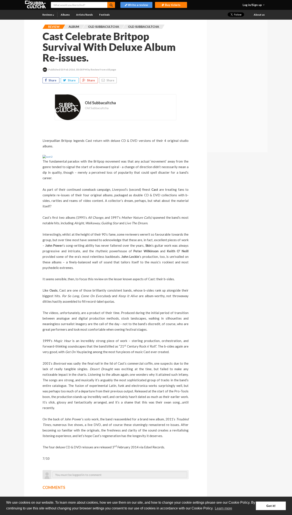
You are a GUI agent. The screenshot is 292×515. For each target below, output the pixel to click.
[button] (253, 5)
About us (259, 14)
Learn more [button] (223, 508)
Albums (65, 14)
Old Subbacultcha (97, 108)
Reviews (47, 14)
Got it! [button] (271, 506)
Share (52, 80)
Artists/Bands (84, 14)
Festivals (104, 14)
